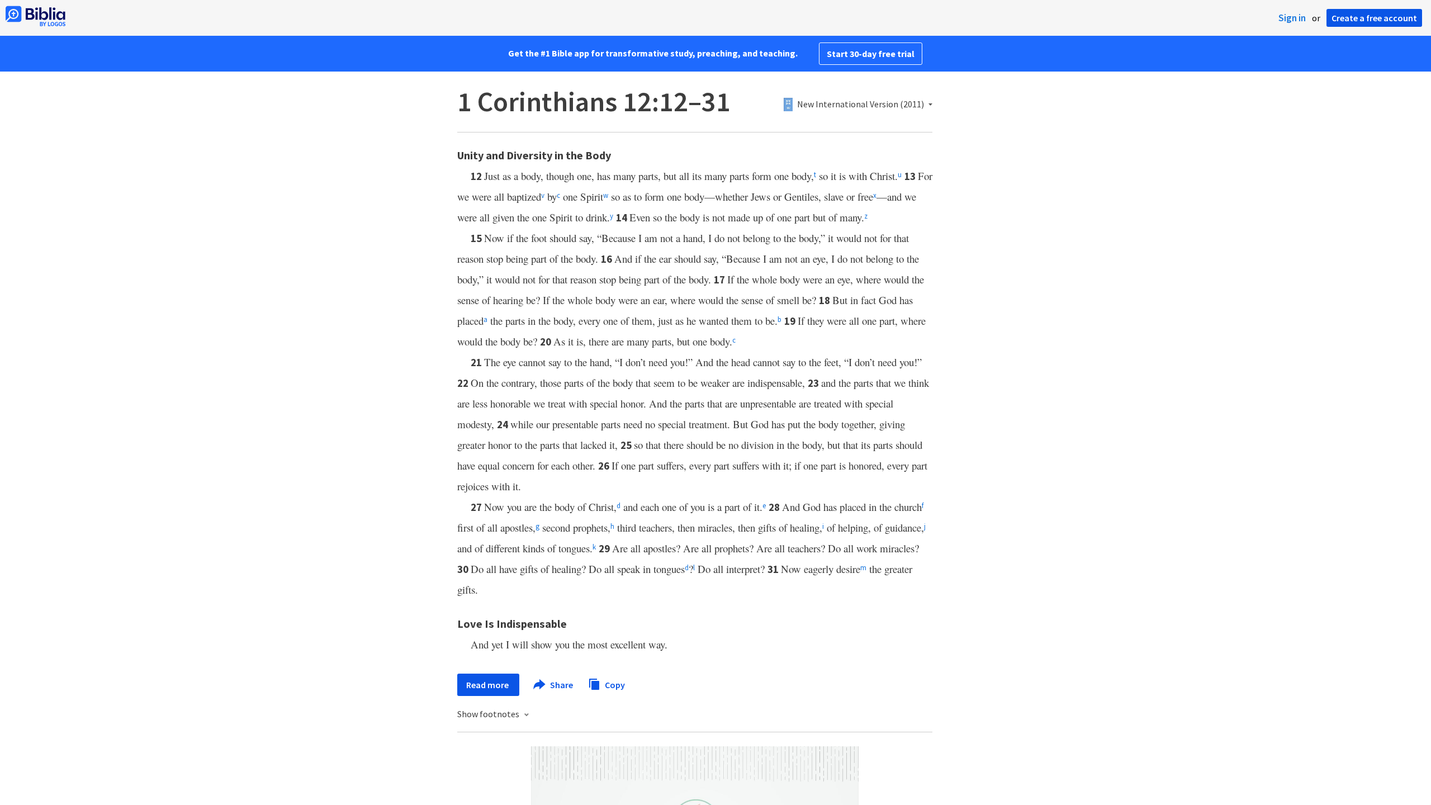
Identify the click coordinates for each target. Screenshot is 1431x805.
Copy (614, 684)
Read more (488, 684)
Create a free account (1374, 17)
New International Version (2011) (860, 105)
